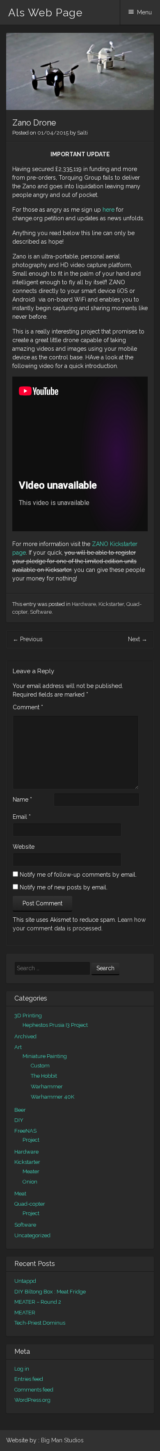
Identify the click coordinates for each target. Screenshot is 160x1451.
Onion (30, 1182)
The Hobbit (44, 1076)
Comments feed (33, 1390)
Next (137, 639)
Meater (31, 1171)
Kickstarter (111, 604)
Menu (144, 12)
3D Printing (28, 1015)
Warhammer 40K (52, 1097)
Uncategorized (32, 1235)
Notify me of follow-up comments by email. (78, 874)
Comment (28, 707)
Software (41, 612)
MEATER (24, 1312)
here (109, 209)
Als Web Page (45, 13)
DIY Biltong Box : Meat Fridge (50, 1292)
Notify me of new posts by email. (63, 887)
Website (23, 846)
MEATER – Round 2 (37, 1302)
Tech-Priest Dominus (39, 1323)
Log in (21, 1369)
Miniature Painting (45, 1056)
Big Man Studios (62, 1440)
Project (31, 1140)
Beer (20, 1110)
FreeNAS (25, 1131)
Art (18, 1047)
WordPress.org (32, 1400)
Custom (40, 1066)
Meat (20, 1194)
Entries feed (28, 1379)
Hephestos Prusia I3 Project (55, 1025)
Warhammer (47, 1086)
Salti (82, 133)
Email (22, 816)
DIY (18, 1120)
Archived (25, 1036)
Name (22, 799)
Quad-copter (29, 1204)
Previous (28, 639)
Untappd (25, 1281)
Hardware (84, 604)
